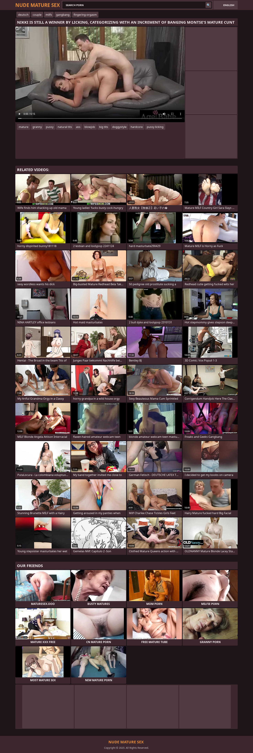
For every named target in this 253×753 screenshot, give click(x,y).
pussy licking (155, 127)
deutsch (23, 15)
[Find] (208, 5)
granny (37, 127)
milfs (49, 15)
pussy (50, 127)
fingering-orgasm (85, 15)
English (228, 5)
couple (37, 15)
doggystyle (119, 127)
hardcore (137, 127)
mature (23, 127)
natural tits (65, 127)
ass (78, 127)
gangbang (63, 15)
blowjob (90, 127)
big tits (103, 127)
